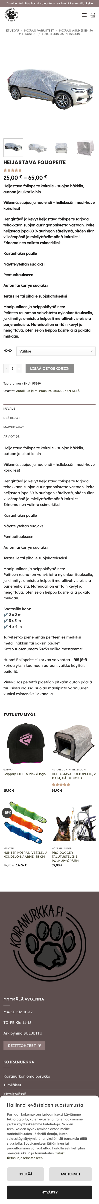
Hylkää (26, 1174)
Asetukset (70, 1174)
